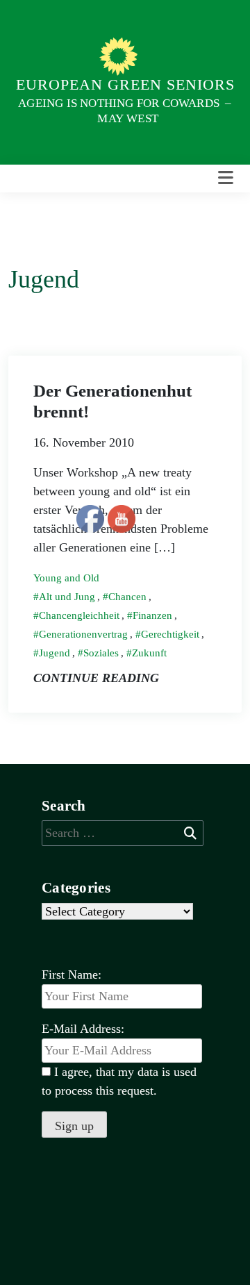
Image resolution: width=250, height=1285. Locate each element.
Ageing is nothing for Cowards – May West (124, 111)
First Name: (71, 974)
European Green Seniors (125, 84)
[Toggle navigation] (226, 178)
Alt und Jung (67, 596)
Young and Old (66, 577)
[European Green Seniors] (120, 56)
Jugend (54, 652)
